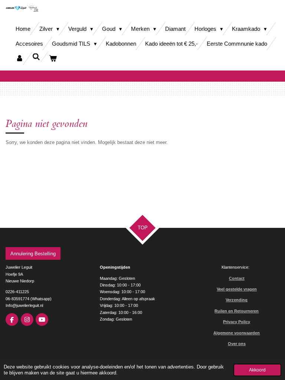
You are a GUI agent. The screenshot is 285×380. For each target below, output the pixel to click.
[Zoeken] (36, 57)
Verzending (237, 300)
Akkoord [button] (257, 369)
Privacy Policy (236, 322)
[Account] (19, 58)
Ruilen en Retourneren (236, 311)
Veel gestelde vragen (237, 289)
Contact (237, 278)
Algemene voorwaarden (236, 333)
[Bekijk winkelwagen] (53, 58)
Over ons (237, 343)
